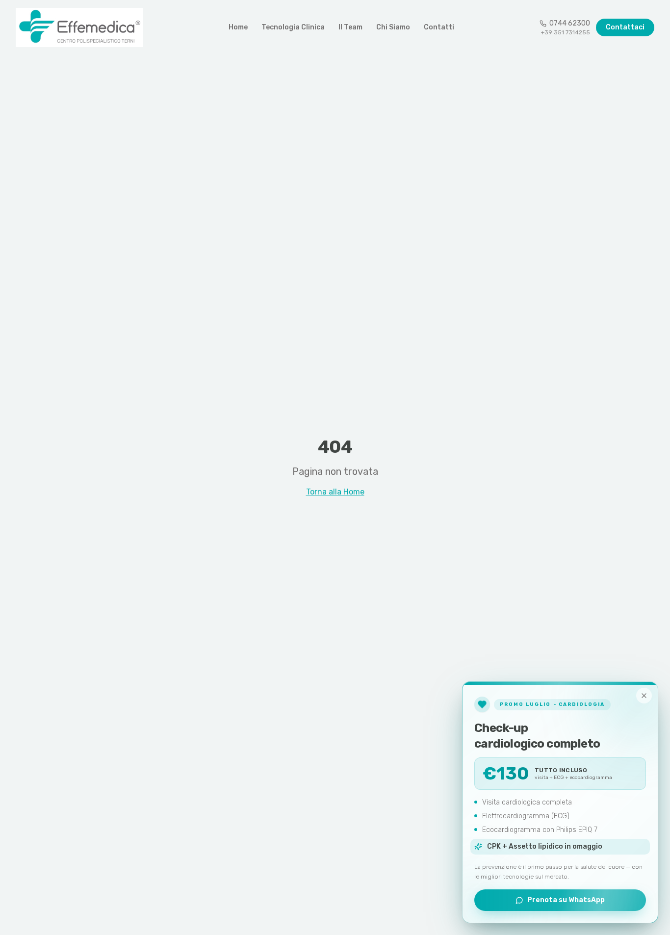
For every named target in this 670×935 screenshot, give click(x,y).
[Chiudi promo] (644, 695)
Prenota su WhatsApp (566, 900)
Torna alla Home (335, 491)
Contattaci (625, 27)
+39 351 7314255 (565, 32)
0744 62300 (569, 23)
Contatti (439, 27)
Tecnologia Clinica (293, 27)
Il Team (350, 27)
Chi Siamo (393, 27)
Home (238, 27)
